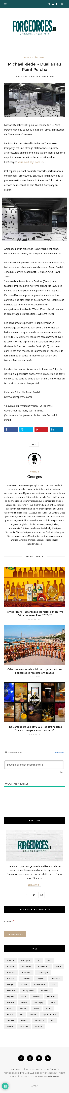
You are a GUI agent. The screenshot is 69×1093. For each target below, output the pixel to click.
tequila (10, 1020)
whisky (38, 1026)
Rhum (48, 1008)
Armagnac (25, 960)
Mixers (24, 1002)
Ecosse (24, 984)
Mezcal (10, 1002)
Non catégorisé (34, 57)
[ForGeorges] (34, 26)
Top (35, 1086)
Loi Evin (36, 996)
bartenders (43, 966)
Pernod (23, 1008)
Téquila (24, 1020)
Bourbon (11, 972)
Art (33, 444)
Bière (58, 966)
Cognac (40, 978)
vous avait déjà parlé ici (30, 162)
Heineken (11, 990)
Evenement (39, 984)
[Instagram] (30, 1058)
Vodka (10, 1026)
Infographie (28, 990)
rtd (21, 1014)
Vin (52, 1020)
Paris (53, 1002)
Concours (55, 978)
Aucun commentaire (43, 76)
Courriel (9, 921)
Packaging (38, 1002)
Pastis (10, 1008)
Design (10, 984)
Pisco (36, 1008)
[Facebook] (21, 1058)
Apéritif (10, 960)
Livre (23, 996)
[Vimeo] (39, 1058)
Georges (34, 476)
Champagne (43, 972)
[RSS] (48, 1058)
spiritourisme (49, 1014)
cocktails (26, 978)
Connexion (58, 752)
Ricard (10, 1014)
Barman (10, 966)
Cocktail (10, 978)
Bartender (26, 966)
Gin (53, 984)
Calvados (26, 972)
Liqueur (10, 996)
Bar (49, 960)
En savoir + (34, 885)
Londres (51, 996)
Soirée (33, 1014)
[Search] (62, 4)
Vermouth (39, 1020)
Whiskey (24, 1026)
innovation (45, 990)
